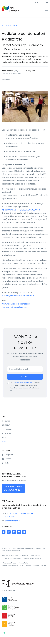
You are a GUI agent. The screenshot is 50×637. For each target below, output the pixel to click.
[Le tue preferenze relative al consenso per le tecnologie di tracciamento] (4, 633)
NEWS (4, 441)
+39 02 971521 (10, 516)
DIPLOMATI (6, 425)
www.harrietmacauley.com (14, 307)
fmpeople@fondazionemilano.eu (20, 513)
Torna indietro (10, 25)
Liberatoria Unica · (33, 566)
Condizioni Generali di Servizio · (14, 566)
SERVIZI (4, 437)
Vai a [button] (35, 2)
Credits (44, 566)
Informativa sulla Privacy (24, 383)
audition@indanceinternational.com (18, 295)
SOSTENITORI (7, 433)
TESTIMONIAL (7, 429)
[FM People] (10, 10)
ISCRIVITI (25, 376)
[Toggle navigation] (46, 10)
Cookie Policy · (24, 563)
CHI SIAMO (6, 421)
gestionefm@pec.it (12, 521)
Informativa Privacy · (10, 563)
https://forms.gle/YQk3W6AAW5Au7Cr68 (21, 210)
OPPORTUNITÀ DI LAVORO (11, 74)
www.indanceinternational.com (16, 304)
